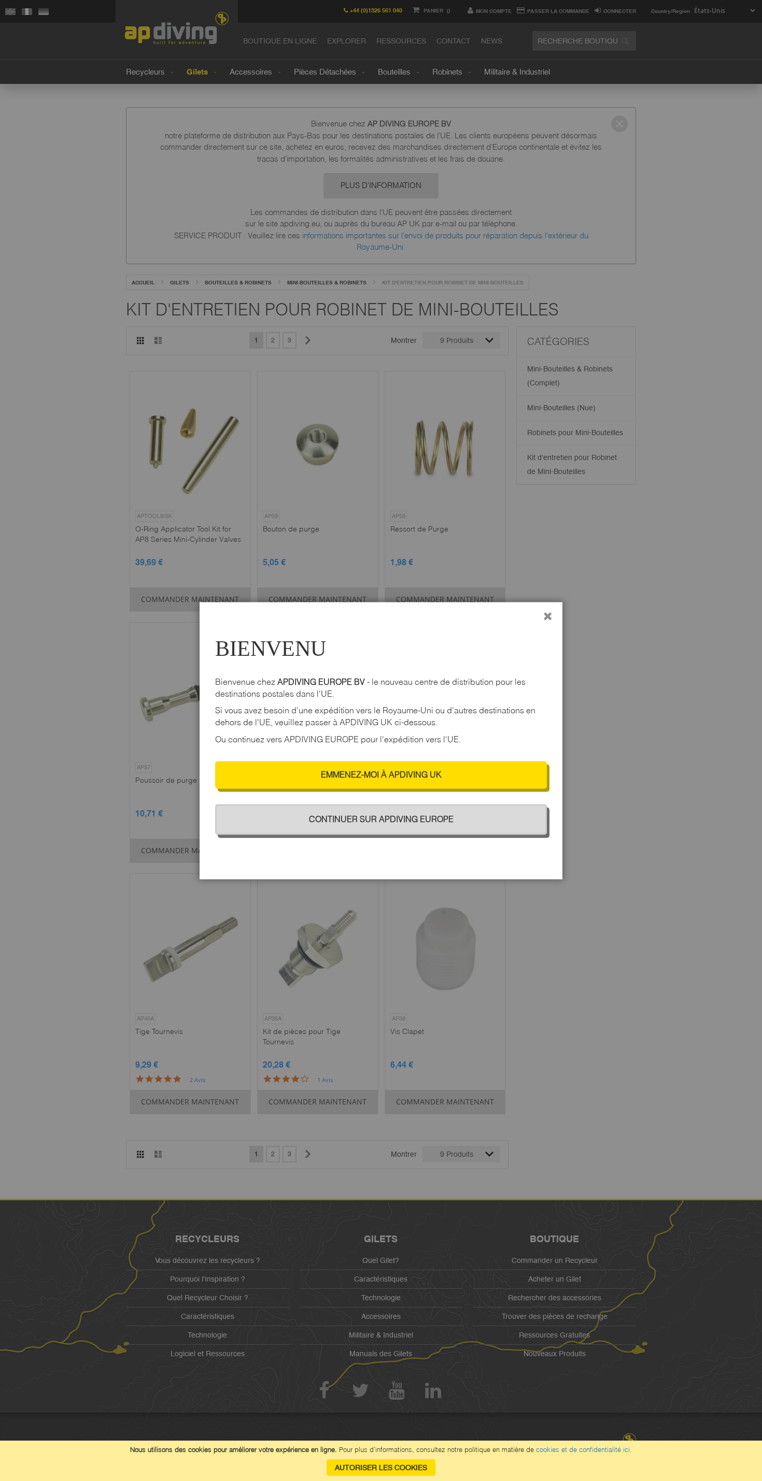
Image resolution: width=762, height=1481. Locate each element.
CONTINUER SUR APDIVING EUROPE (381, 819)
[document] (381, 1461)
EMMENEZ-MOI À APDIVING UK (381, 774)
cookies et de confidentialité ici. (584, 1449)
